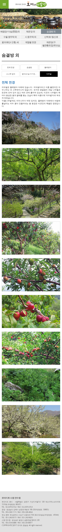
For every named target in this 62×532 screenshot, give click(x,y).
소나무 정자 (10, 74)
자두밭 (48, 74)
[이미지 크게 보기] (31, 127)
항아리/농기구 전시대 (30, 74)
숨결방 (29, 67)
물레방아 (47, 67)
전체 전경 (10, 67)
